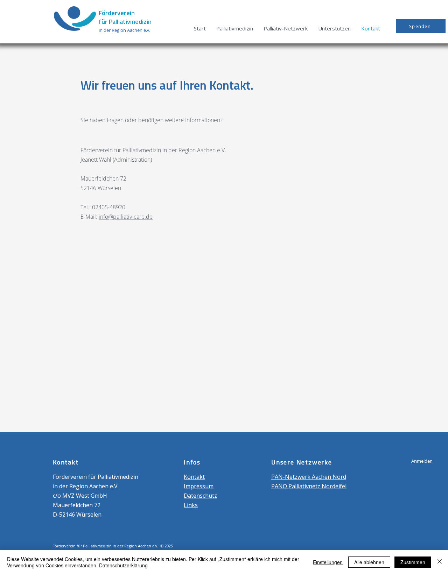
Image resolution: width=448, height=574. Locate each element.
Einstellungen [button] (328, 562)
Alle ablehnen (369, 562)
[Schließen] (439, 562)
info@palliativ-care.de (126, 216)
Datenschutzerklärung (123, 565)
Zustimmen (412, 562)
